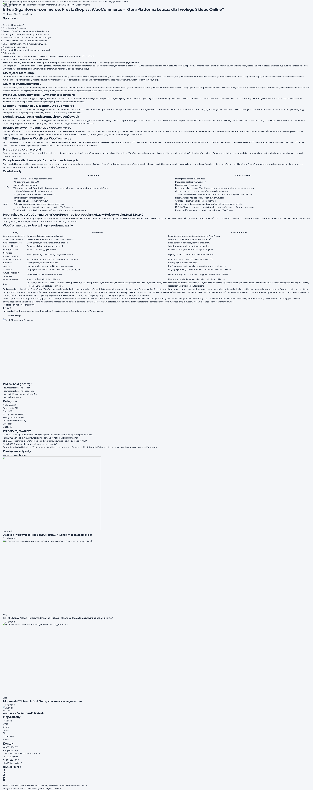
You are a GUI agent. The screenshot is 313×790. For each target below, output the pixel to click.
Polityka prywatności (12, 788)
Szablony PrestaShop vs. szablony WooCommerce (26, 34)
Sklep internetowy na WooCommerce (57, 62)
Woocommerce (96, 311)
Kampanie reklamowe (12, 397)
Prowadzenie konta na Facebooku (18, 391)
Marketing (9, 405)
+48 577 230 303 (10, 747)
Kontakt (6, 730)
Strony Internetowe (80, 311)
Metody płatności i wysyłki (15, 47)
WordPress (154, 292)
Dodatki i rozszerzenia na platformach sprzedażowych (27, 37)
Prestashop (45, 311)
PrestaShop (30, 62)
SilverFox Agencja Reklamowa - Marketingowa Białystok (35, 785)
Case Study (8, 736)
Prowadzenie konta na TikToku (16, 387)
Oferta (6, 727)
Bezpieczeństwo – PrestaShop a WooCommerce (25, 40)
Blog (16, 311)
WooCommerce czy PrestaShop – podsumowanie (25, 59)
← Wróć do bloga (13, 315)
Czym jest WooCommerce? (15, 28)
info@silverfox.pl (10, 750)
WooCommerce (197, 65)
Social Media (10, 408)
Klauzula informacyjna (32, 788)
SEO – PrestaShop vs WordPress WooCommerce (25, 44)
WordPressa (300, 292)
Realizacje (7, 720)
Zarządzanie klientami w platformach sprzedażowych (26, 50)
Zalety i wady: (9, 53)
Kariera (6, 739)
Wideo (7, 423)
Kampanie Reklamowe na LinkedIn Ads (20, 394)
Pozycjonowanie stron (29, 311)
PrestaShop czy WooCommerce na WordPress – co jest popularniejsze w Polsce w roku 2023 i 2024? (48, 56)
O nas (5, 723)
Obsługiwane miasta (51, 788)
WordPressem (122, 218)
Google (7, 411)
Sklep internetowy (12, 62)
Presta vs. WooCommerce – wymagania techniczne (26, 31)
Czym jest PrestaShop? (13, 25)
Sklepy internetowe (61, 311)
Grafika (7, 426)
